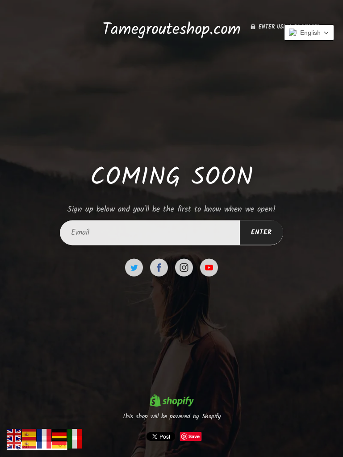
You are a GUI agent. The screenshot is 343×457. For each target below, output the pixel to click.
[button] (309, 32)
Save (194, 436)
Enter (261, 232)
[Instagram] (184, 268)
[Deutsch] (59, 433)
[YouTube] (209, 268)
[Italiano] (75, 433)
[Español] (29, 433)
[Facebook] (159, 268)
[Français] (44, 433)
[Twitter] (134, 268)
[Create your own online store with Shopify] (171, 402)
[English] (14, 433)
